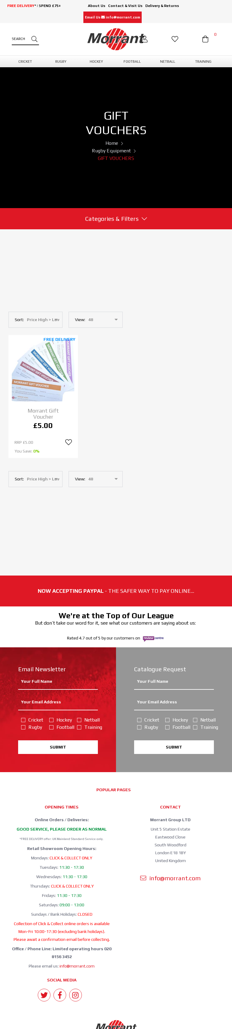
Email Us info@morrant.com (112, 17)
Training (91, 727)
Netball (91, 720)
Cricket (35, 720)
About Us (96, 6)
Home (111, 143)
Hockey (63, 720)
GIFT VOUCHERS (116, 158)
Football (63, 727)
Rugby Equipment (111, 151)
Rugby (35, 727)
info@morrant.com (77, 966)
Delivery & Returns (162, 6)
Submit (58, 747)
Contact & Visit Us (125, 6)
